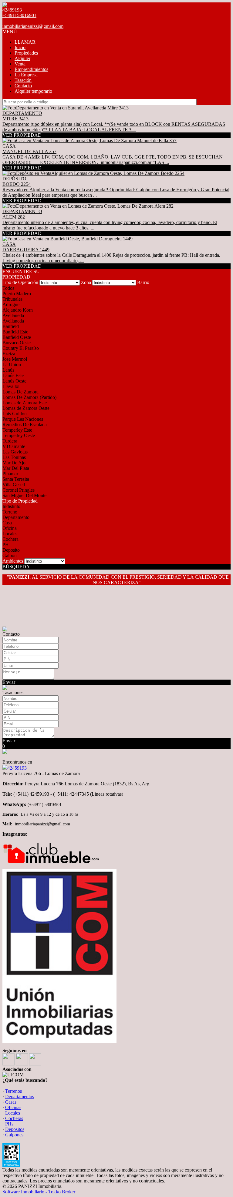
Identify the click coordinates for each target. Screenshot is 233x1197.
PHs (9, 1123)
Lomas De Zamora (20, 391)
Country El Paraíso (20, 348)
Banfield (10, 326)
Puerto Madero (16, 293)
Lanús (8, 370)
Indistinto (11, 506)
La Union (11, 364)
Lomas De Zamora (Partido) (29, 397)
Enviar (8, 682)
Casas (10, 1102)
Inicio (20, 47)
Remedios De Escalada (24, 424)
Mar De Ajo (13, 462)
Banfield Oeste (16, 337)
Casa (7, 522)
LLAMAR (25, 42)
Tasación (23, 80)
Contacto (23, 85)
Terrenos (13, 1091)
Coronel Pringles (18, 490)
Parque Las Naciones (22, 419)
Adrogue (10, 304)
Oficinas (13, 1107)
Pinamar (10, 473)
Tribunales (12, 299)
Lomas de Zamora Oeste (25, 408)
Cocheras (14, 1118)
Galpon (9, 555)
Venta (20, 63)
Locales (9, 533)
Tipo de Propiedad (20, 500)
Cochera (10, 539)
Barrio (143, 282)
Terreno (9, 511)
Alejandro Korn (17, 310)
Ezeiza (8, 353)
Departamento (15, 517)
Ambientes (12, 560)
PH (5, 544)
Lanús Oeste (14, 380)
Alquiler (22, 58)
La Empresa (26, 74)
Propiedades (26, 52)
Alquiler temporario (33, 91)
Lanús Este (13, 375)
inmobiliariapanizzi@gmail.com (32, 26)
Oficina (9, 528)
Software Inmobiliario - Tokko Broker (38, 1191)
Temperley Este (17, 430)
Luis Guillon (14, 413)
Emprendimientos (31, 69)
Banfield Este (15, 331)
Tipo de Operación (20, 282)
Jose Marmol (14, 359)
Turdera (9, 440)
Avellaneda (13, 315)
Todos (8, 288)
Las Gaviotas (15, 451)
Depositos (14, 1129)
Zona (86, 282)
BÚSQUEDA (16, 566)
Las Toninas (14, 457)
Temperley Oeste (18, 435)
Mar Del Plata (15, 468)
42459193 (17, 768)
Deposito (11, 550)
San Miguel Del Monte (24, 495)
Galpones (14, 1134)
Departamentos (19, 1096)
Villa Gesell (13, 484)
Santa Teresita (15, 479)
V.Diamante (13, 446)
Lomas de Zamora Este (24, 402)
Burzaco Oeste (16, 342)
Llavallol (10, 386)
